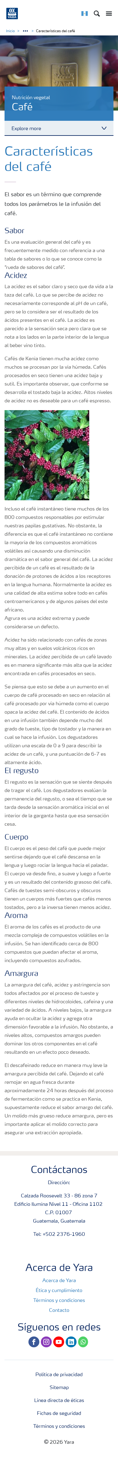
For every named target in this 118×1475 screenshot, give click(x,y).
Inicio (10, 31)
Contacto (59, 1310)
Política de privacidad (59, 1375)
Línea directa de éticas (59, 1400)
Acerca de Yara (59, 1280)
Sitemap (59, 1387)
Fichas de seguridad (59, 1413)
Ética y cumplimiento (59, 1290)
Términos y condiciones (59, 1300)
